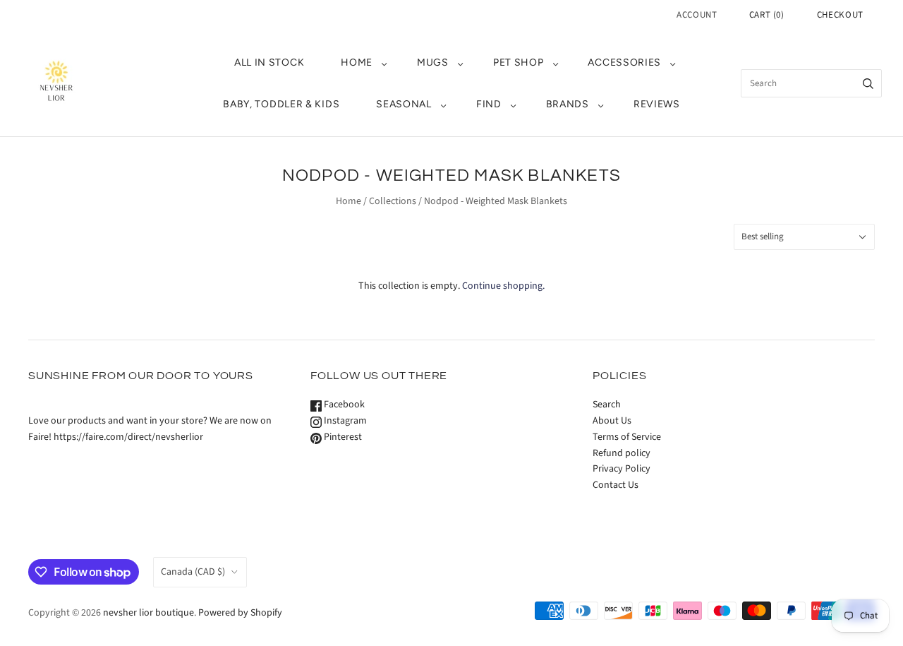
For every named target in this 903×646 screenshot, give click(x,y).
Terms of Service (627, 437)
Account (697, 14)
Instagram (344, 421)
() (766, 14)
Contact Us (615, 485)
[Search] (868, 83)
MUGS (433, 62)
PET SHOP (518, 62)
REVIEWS (657, 104)
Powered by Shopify (240, 613)
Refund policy (621, 453)
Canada (193, 572)
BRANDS (567, 104)
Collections (392, 201)
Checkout (840, 14)
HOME (356, 62)
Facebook (343, 404)
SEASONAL (404, 104)
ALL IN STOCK (269, 62)
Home (348, 201)
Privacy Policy (621, 469)
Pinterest (342, 437)
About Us (612, 421)
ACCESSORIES (624, 62)
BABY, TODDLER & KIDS (281, 104)
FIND (489, 104)
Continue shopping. (503, 286)
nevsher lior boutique (148, 613)
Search (607, 404)
